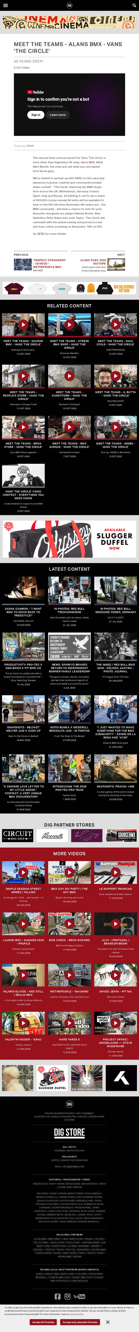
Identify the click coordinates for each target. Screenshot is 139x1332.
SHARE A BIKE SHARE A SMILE (69, 1253)
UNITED (91, 1253)
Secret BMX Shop (82, 1277)
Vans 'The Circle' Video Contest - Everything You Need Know (23, 495)
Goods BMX (95, 1274)
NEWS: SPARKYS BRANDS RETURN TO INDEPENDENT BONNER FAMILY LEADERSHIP (69, 668)
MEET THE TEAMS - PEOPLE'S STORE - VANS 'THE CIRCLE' (23, 396)
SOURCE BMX (99, 1249)
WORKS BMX (65, 1256)
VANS (78, 178)
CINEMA (88, 1239)
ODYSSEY (38, 1249)
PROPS (60, 1249)
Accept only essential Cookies (80, 1322)
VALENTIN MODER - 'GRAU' (23, 1039)
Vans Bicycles (79, 1280)
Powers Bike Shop (59, 1277)
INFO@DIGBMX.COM (73, 1166)
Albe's (39, 1274)
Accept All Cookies (43, 1322)
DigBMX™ (89, 1113)
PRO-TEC (70, 1249)
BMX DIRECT (55, 1239)
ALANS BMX (40, 1239)
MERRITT (96, 1246)
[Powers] (86, 835)
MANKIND (84, 1246)
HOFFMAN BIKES (91, 1242)
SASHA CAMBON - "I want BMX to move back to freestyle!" (23, 612)
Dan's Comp (67, 1274)
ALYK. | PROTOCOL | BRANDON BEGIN (115, 942)
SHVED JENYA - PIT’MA (116, 991)
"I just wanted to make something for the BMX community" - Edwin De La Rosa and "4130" (115, 732)
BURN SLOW (76, 1239)
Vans (84, 157)
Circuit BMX (52, 1274)
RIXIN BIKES (83, 1249)
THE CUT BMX (40, 1242)
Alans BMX (88, 162)
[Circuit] (17, 835)
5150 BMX (81, 1274)
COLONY (99, 1239)
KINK (47, 1246)
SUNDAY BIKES (44, 1253)
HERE (41, 233)
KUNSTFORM (58, 1246)
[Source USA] (121, 835)
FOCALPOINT (73, 1242)
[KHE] (121, 1078)
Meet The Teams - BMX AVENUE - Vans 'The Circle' (69, 445)
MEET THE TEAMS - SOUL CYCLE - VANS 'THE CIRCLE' (116, 342)
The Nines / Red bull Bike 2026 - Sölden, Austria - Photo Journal (115, 668)
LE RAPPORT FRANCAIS (115, 888)
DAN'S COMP (57, 1242)
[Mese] (52, 835)
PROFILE (50, 1249)
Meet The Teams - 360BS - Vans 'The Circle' (115, 445)
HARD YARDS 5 (69, 1039)
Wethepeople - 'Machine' (69, 991)
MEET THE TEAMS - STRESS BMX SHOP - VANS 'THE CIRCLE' (69, 344)
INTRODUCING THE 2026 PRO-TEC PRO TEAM (69, 788)
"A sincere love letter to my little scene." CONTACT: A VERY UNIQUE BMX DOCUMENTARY (23, 791)
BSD (65, 1239)
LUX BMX (72, 1246)
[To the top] (69, 1104)
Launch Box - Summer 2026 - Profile (23, 942)
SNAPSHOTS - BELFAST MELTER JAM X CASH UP (23, 729)
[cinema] (69, 22)
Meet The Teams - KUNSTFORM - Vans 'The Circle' (69, 396)
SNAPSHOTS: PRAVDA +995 (116, 786)
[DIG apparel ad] (69, 288)
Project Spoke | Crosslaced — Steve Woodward (115, 1043)
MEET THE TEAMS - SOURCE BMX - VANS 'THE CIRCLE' (23, 342)
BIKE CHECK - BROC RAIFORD (69, 940)
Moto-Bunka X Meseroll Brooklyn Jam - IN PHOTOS (69, 729)
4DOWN (77, 1256)
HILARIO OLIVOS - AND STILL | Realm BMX (23, 993)
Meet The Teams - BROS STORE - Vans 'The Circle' (23, 445)
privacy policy (76, 1314)
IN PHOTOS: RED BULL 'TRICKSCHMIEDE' (69, 610)
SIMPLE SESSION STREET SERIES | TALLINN (23, 890)
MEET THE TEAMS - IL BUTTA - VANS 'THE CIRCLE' (115, 394)
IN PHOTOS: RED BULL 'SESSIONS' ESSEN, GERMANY (115, 610)
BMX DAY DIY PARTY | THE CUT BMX (69, 890)
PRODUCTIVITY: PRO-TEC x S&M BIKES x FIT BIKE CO (23, 666)
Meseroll (41, 1277)
